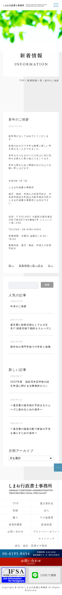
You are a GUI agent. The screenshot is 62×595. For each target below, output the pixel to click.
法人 (46, 510)
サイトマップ (46, 538)
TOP (22, 80)
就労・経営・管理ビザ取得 (31, 546)
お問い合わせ (15, 531)
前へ (11, 265)
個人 (15, 517)
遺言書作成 (46, 503)
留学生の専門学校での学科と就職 (30, 346)
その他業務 (46, 517)
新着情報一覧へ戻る (31, 265)
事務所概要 (15, 524)
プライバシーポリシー (46, 531)
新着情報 (46, 524)
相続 (15, 510)
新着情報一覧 (34, 80)
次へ (50, 265)
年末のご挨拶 (18, 306)
